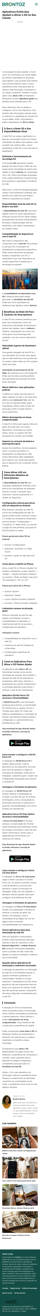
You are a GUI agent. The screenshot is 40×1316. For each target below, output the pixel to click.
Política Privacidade (29, 1288)
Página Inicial (15, 1288)
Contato (5, 1288)
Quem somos (7, 1293)
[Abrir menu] (36, 4)
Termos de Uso (19, 1293)
